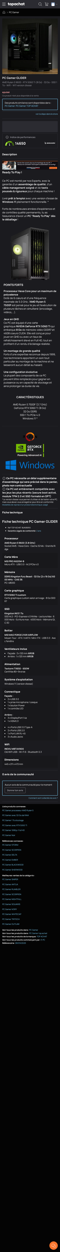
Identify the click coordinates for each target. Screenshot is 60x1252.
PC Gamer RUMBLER (11, 889)
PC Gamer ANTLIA (10, 884)
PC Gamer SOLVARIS (11, 904)
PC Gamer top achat (38, 933)
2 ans (38, 531)
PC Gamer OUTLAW (10, 924)
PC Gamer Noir (8, 835)
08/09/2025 (20, 943)
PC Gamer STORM (10, 845)
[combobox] (54, 4)
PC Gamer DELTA (9, 854)
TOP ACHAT (42, 936)
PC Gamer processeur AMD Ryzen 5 (17, 810)
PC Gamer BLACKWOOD (12, 864)
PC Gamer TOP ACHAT (27, 105)
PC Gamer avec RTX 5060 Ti (14, 825)
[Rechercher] (40, 4)
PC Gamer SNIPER (10, 879)
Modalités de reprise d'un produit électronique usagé (25, 504)
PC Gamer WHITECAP (11, 914)
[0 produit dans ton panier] (47, 4)
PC (44, 939)
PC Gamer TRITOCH (11, 919)
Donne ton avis (15, 790)
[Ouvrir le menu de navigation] (4, 4)
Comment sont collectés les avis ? (43, 798)
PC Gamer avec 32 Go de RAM (15, 815)
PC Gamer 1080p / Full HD (13, 830)
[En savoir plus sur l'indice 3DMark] (7, 137)
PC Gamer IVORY (9, 909)
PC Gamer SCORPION (11, 850)
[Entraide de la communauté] (53, 1245)
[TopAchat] (16, 4)
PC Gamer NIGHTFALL (11, 899)
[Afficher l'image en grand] (30, 46)
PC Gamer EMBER (10, 859)
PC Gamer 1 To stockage (13, 820)
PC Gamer (14, 12)
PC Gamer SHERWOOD (12, 869)
